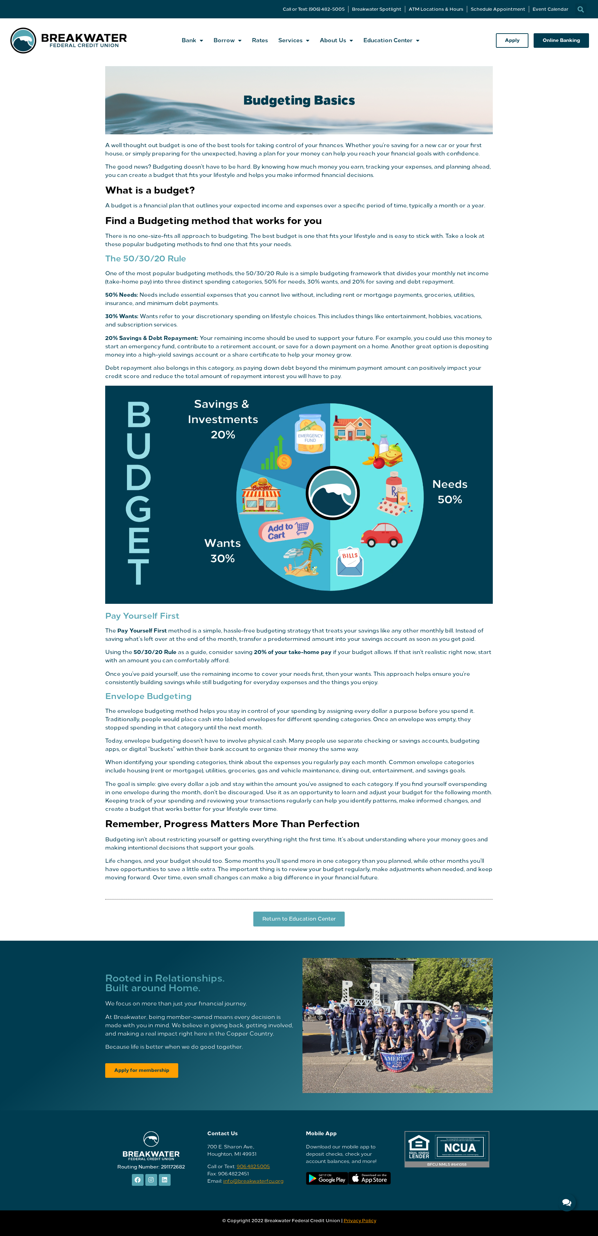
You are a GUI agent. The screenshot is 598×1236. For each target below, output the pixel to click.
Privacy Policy (360, 1220)
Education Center (388, 40)
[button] (581, 9)
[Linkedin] (165, 1180)
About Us (333, 40)
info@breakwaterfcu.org (253, 1181)
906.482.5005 (253, 1167)
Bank (189, 40)
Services (290, 40)
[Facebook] (138, 1180)
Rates (260, 40)
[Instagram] (151, 1180)
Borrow (224, 40)
